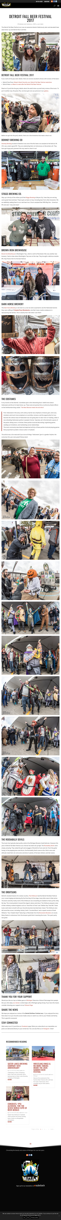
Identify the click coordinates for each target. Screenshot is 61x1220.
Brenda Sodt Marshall (26, 24)
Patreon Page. (29, 1005)
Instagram (46, 1028)
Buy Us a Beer (39, 1)
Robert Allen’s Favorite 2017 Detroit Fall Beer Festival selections (33, 82)
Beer (42, 24)
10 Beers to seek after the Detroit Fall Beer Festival (26, 84)
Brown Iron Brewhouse (8, 254)
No (28, 1217)
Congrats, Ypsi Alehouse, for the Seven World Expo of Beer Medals (17, 1106)
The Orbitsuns (33, 896)
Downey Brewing (7, 143)
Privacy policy (34, 1217)
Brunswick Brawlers (45, 913)
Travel (26, 1112)
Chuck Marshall (12, 1070)
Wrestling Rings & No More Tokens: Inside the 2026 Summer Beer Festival (42, 1067)
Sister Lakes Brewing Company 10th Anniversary (17, 1065)
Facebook (25, 1026)
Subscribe (46, 1)
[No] (59, 1216)
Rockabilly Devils (49, 845)
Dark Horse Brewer (9, 308)
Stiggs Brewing (30, 197)
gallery (46, 91)
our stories (16, 1003)
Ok (24, 1217)
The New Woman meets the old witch (32, 407)
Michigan (29, 1000)
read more (10, 1080)
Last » (52, 1129)
